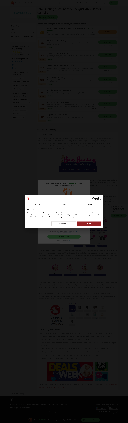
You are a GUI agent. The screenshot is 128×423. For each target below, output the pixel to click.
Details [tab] (64, 204)
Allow (89, 223)
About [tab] (90, 204)
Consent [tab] (37, 204)
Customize (62, 223)
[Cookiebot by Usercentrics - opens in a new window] (93, 198)
